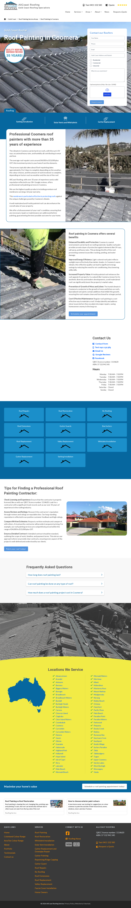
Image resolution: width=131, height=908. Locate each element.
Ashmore (59, 682)
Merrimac (98, 679)
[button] (65, 574)
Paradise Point (99, 716)
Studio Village (99, 744)
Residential (96, 60)
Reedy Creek (99, 729)
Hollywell (59, 753)
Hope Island (60, 756)
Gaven (58, 738)
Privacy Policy (69, 904)
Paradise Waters (100, 719)
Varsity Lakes (99, 763)
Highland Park (61, 750)
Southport (98, 741)
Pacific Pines (99, 710)
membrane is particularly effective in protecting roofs (34, 196)
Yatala (96, 772)
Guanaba (59, 744)
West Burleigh (99, 766)
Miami (96, 682)
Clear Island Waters (63, 719)
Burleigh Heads (62, 704)
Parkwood (98, 722)
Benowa (59, 685)
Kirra (58, 763)
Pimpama (97, 725)
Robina (96, 732)
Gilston (58, 741)
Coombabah (60, 722)
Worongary (98, 769)
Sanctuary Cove (100, 738)
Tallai (96, 750)
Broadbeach (61, 694)
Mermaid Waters (100, 676)
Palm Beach (98, 713)
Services (39, 827)
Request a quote (96, 102)
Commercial (96, 63)
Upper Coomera (100, 760)
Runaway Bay (99, 735)
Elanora (59, 735)
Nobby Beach (99, 701)
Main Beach (60, 769)
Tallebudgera (99, 753)
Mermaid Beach (62, 772)
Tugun (96, 756)
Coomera (59, 725)
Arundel (59, 679)
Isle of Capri (60, 760)
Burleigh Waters (62, 707)
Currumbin (60, 729)
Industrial (96, 66)
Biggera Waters (62, 688)
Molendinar (98, 685)
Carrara (59, 710)
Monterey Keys (100, 688)
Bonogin (59, 691)
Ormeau (97, 704)
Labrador (59, 766)
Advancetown (61, 676)
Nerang (97, 698)
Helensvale (60, 747)
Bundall (59, 701)
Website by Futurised (82, 904)
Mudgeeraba (99, 694)
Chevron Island (62, 713)
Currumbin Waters (63, 732)
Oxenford (97, 707)
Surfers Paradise (100, 747)
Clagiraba (59, 716)
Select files (107, 94)
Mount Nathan (100, 691)
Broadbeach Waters (64, 698)
